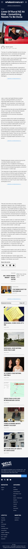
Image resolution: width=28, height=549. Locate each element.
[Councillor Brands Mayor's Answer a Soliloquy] (14, 414)
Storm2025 (15, 508)
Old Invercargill (4, 534)
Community (3, 524)
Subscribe (24, 475)
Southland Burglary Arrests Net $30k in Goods (13, 449)
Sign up (2, 487)
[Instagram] (7, 479)
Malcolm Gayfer (9, 46)
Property (3, 517)
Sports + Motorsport (17, 497)
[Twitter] (4, 479)
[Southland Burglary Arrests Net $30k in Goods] (14, 439)
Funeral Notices (16, 491)
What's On (15, 502)
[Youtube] (10, 479)
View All (22, 303)
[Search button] (23, 2)
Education (3, 538)
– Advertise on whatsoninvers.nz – (14, 78)
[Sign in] (26, 2)
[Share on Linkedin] (10, 265)
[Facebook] (2, 479)
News (2, 9)
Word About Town (17, 493)
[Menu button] (2, 2)
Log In (2, 489)
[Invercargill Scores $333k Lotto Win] (14, 314)
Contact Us (17, 517)
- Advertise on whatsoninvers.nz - (14, 5)
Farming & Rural (4, 528)
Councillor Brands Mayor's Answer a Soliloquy (12, 424)
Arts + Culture (4, 536)
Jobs (2, 522)
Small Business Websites (20, 547)
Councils (15, 504)
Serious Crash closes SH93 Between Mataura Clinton (12, 399)
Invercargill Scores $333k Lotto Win (14, 324)
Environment (4, 530)
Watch (14, 495)
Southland (15, 489)
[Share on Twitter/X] (6, 265)
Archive (14, 510)
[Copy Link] (13, 265)
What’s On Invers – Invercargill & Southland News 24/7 (14, 546)
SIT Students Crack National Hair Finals (12, 374)
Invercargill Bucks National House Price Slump (12, 349)
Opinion (15, 506)
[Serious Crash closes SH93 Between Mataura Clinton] (14, 389)
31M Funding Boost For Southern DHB (19, 290)
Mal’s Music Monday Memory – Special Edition (9, 277)
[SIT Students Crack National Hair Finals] (14, 364)
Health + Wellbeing (5, 532)
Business (3, 526)
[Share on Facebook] (3, 265)
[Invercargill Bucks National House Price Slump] (14, 339)
